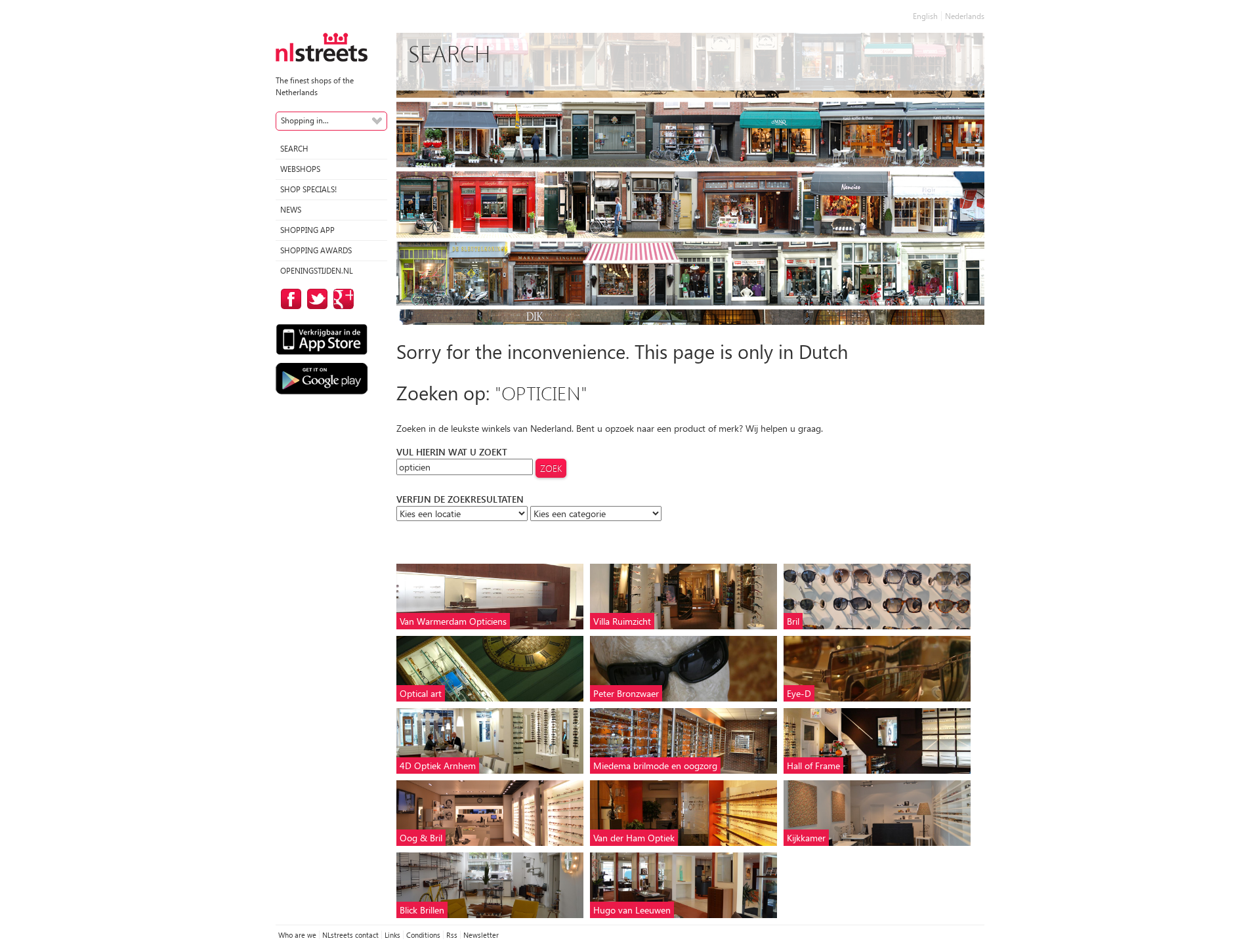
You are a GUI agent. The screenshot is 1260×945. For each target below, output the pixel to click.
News (290, 210)
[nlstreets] (322, 46)
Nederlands (964, 16)
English (925, 16)
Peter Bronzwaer (626, 693)
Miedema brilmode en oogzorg (655, 765)
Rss (451, 935)
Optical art (421, 693)
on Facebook (289, 299)
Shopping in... (305, 120)
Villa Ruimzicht (622, 621)
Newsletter (481, 935)
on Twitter (315, 299)
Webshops (300, 169)
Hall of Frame (813, 765)
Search (294, 149)
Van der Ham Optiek (634, 837)
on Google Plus (341, 299)
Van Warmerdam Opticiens (453, 621)
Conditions (423, 935)
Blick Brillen (422, 910)
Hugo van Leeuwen (632, 910)
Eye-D (799, 693)
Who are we (297, 935)
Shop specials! (308, 189)
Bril (793, 621)
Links (392, 935)
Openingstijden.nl (316, 271)
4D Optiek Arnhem (438, 765)
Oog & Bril (421, 837)
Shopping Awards (316, 250)
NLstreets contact (350, 935)
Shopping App (307, 230)
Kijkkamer (806, 837)
